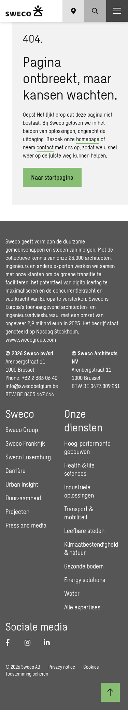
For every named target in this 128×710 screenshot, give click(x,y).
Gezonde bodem (84, 566)
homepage (87, 139)
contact (45, 147)
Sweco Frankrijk (25, 443)
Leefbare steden (84, 530)
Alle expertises (82, 607)
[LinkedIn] (49, 642)
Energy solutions (84, 579)
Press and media (25, 525)
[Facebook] (10, 642)
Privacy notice (61, 667)
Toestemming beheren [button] (26, 674)
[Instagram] (30, 642)
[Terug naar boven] (110, 692)
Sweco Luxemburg (28, 457)
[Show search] (95, 11)
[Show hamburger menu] (117, 11)
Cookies (91, 667)
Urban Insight (21, 484)
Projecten (17, 511)
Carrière (15, 470)
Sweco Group (21, 429)
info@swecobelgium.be (31, 386)
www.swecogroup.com (30, 339)
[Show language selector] (73, 11)
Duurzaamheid (23, 498)
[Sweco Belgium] (24, 10)
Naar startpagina (52, 177)
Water (72, 593)
